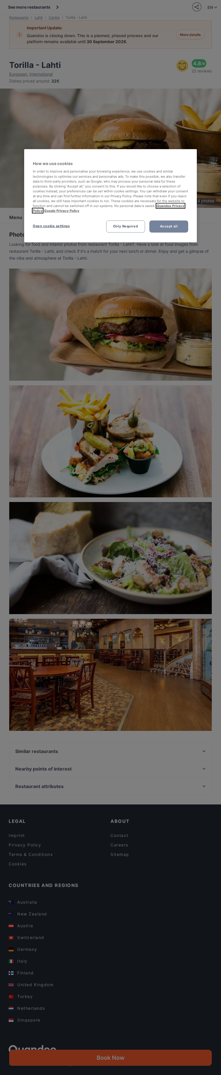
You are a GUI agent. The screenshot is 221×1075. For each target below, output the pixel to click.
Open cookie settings (51, 226)
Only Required (125, 226)
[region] (110, 195)
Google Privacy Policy (61, 211)
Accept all (169, 226)
